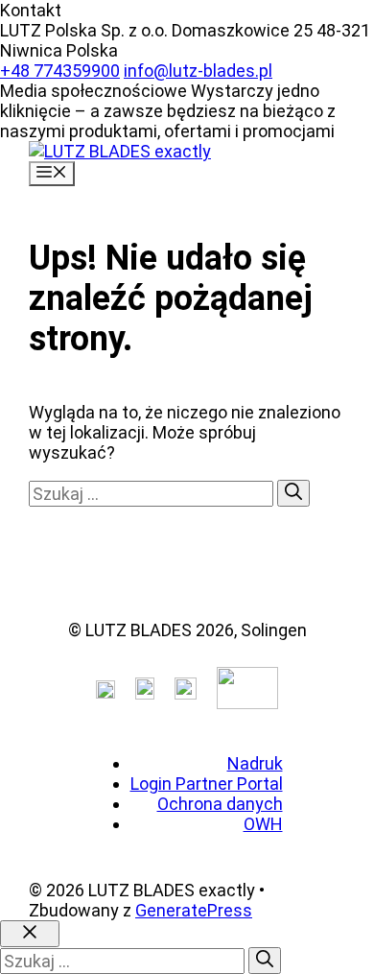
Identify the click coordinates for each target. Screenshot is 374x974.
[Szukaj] (293, 493)
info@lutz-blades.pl (198, 70)
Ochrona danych (220, 804)
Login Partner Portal (206, 783)
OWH (263, 824)
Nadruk (255, 763)
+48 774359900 (60, 70)
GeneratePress (193, 910)
